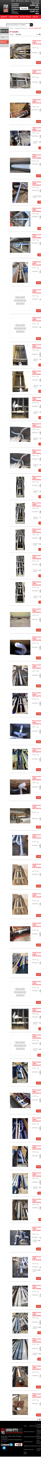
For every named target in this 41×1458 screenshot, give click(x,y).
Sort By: (19, 34)
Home (13, 1)
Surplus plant (32, 1426)
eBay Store (25, 1453)
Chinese (31, 1449)
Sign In (27, 1)
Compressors (32, 1436)
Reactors (26, 1436)
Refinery (26, 1431)
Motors (31, 1441)
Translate (24, 8)
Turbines (26, 1441)
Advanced (37, 25)
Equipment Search (21, 28)
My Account (19, 1)
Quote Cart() (35, 1)
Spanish (26, 1449)
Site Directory (32, 1446)
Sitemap (26, 1446)
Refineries (32, 1431)
